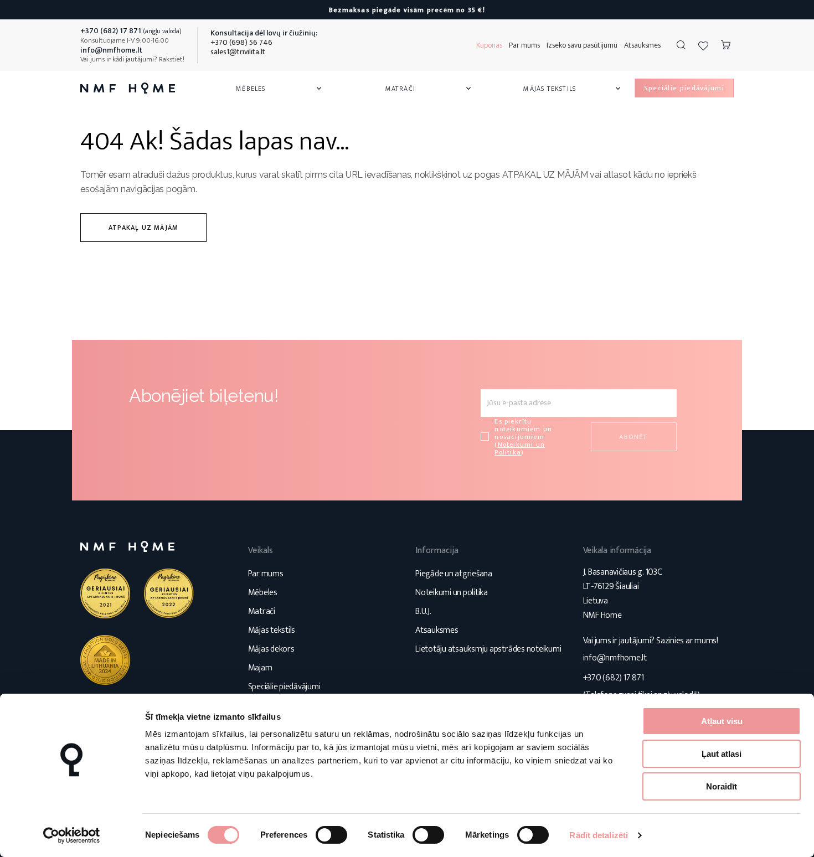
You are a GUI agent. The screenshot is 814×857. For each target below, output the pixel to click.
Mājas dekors (271, 649)
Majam (260, 667)
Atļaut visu (722, 721)
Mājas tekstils (572, 88)
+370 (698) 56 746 (241, 42)
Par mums (524, 45)
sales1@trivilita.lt (237, 51)
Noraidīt (721, 786)
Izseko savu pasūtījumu (582, 45)
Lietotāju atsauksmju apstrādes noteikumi (488, 649)
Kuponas (489, 45)
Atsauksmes (642, 45)
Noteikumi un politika (451, 592)
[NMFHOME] (127, 88)
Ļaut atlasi (721, 753)
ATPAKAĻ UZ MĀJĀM (143, 227)
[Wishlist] (703, 45)
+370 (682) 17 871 (613, 677)
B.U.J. (423, 611)
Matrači (429, 88)
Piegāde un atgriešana (453, 573)
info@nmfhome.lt (615, 658)
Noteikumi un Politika (519, 448)
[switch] (331, 835)
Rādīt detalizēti (598, 835)
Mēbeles (279, 88)
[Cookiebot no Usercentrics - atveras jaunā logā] (71, 835)
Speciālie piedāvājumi (284, 686)
